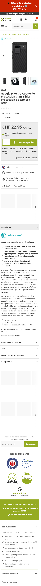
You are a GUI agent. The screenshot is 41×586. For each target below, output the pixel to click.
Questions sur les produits (12, 355)
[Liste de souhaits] (31, 19)
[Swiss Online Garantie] (12, 463)
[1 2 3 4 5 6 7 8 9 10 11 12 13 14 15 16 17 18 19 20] (6, 142)
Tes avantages (9, 526)
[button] (5, 26)
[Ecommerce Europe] (27, 463)
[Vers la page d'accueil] (6, 19)
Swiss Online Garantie (14, 167)
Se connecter (31, 444)
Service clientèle (10, 573)
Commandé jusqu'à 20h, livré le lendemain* (17, 565)
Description (6, 227)
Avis (3, 349)
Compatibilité (7, 362)
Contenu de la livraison (11, 342)
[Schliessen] (36, 6)
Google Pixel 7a (7, 117)
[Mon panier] (36, 19)
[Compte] (26, 19)
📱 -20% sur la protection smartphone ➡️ (19, 6)
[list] (19, 56)
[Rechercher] (35, 26)
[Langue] (21, 19)
